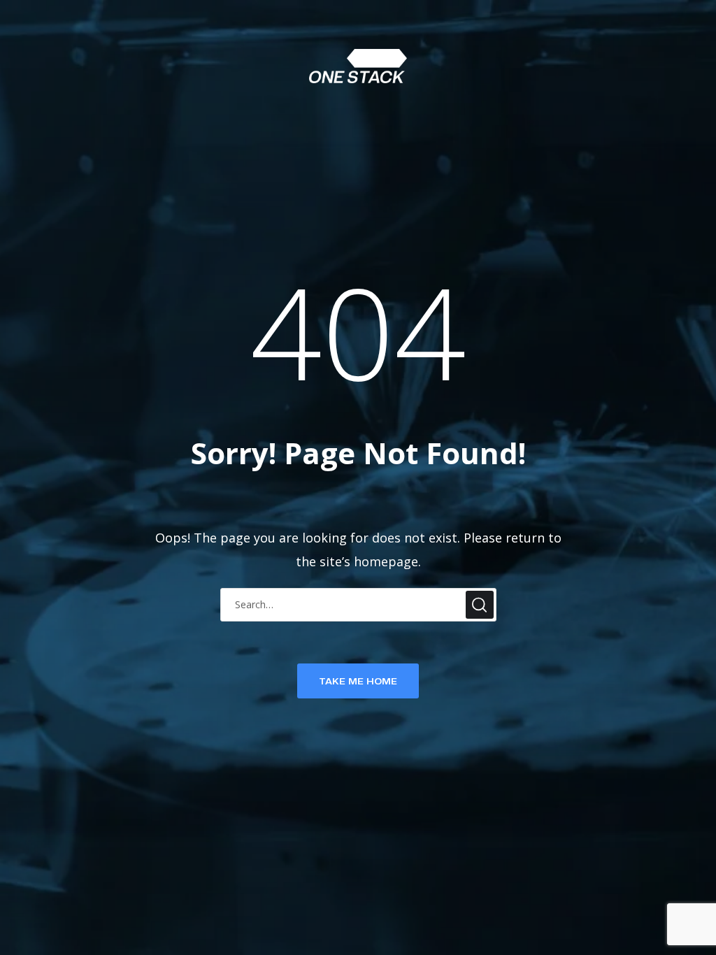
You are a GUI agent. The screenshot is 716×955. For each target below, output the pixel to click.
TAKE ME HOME (358, 681)
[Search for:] (358, 603)
